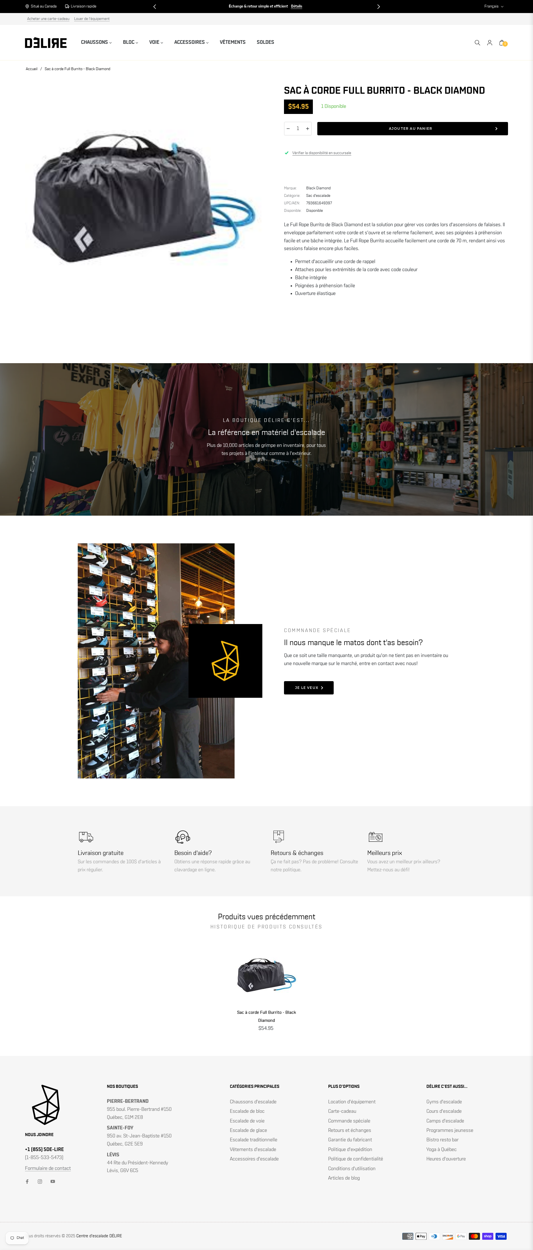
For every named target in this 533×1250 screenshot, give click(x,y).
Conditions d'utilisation (352, 1168)
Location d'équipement (352, 1101)
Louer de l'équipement (92, 19)
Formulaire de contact (48, 1168)
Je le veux (306, 688)
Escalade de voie (247, 1121)
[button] (155, 7)
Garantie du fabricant (350, 1139)
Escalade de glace (248, 1130)
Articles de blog (344, 1178)
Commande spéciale (349, 1121)
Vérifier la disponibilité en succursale (321, 153)
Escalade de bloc (247, 1111)
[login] (490, 42)
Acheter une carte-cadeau (48, 19)
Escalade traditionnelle (253, 1139)
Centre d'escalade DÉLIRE (99, 1236)
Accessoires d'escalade (254, 1159)
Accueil (31, 69)
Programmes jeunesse (449, 1130)
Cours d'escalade (444, 1111)
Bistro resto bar (442, 1139)
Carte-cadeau (342, 1111)
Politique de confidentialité (355, 1159)
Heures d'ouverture (446, 1159)
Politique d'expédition (350, 1149)
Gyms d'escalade (444, 1101)
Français (491, 6)
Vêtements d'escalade (253, 1149)
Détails (185, 6)
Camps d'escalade (445, 1121)
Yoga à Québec (441, 1149)
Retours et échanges (349, 1130)
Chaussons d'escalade (253, 1101)
